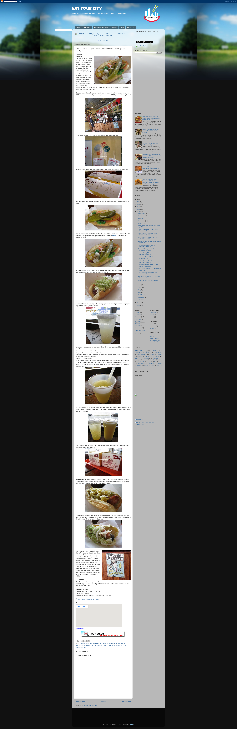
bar (161, 361)
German (158, 365)
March (140, 294)
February (141, 297)
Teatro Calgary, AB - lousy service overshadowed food (150, 167)
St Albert (137, 323)
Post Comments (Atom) (90, 705)
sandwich (156, 356)
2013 (138, 209)
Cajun (152, 365)
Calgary (137, 312)
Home (78, 27)
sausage (78, 647)
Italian (152, 354)
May (139, 290)
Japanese (158, 352)
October (140, 218)
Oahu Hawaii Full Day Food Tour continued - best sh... (147, 273)
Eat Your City (87, 9)
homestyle (141, 354)
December (141, 213)
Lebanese (139, 365)
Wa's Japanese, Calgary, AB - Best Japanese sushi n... (148, 238)
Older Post (126, 702)
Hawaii (81, 645)
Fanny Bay (138, 319)
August (140, 223)
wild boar (84, 647)
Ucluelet (137, 325)
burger (148, 356)
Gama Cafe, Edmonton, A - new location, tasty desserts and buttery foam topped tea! (151, 143)
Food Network (111, 643)
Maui (149, 361)
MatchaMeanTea (155, 340)
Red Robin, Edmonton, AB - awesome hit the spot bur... (149, 277)
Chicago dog (98, 643)
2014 (138, 206)
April (139, 292)
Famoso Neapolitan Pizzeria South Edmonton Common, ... (148, 230)
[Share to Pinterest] (89, 641)
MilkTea (152, 336)
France (152, 314)
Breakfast (152, 360)
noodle (137, 358)
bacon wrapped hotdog (87, 643)
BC (155, 361)
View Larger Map (80, 628)
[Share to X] (85, 641)
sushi (160, 354)
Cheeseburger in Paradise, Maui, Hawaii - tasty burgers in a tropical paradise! (151, 118)
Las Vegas (153, 326)
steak (145, 360)
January (140, 299)
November (141, 216)
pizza (160, 360)
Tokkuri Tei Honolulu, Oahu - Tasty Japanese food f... (148, 281)
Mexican (146, 365)
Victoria (137, 334)
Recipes (114, 27)
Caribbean (153, 312)
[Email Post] (78, 641)
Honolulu (86, 645)
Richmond (138, 321)
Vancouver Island (140, 330)
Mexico (152, 328)
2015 (138, 204)
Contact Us (130, 27)
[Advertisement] (149, 68)
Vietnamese (141, 363)
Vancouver (138, 328)
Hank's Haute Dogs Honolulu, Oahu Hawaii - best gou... (148, 265)
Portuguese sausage (120, 645)
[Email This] (81, 641)
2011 (138, 302)
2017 (138, 201)
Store (122, 27)
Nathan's (114, 235)
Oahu (104, 645)
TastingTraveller (154, 338)
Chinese (147, 352)
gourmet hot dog (120, 643)
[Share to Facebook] (87, 641)
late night (137, 360)
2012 (138, 211)
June (140, 287)
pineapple (110, 645)
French (160, 363)
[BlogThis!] (83, 641)
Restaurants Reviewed (101, 27)
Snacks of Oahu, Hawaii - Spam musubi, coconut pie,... (147, 249)
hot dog (91, 645)
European (151, 363)
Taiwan (152, 317)
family (104, 643)
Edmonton (138, 317)
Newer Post (80, 702)
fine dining (145, 358)
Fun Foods (87, 27)
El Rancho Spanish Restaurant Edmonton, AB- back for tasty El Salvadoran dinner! (151, 156)
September (141, 221)
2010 (138, 305)
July (139, 285)
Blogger (132, 724)
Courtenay (138, 314)
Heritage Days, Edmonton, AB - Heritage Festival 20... (147, 245)
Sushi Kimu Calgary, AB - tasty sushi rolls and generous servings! (151, 131)
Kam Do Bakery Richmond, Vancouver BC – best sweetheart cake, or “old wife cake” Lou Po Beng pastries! (150, 182)
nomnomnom (98, 645)
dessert (154, 350)
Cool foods (141, 361)
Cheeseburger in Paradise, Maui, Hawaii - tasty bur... (147, 234)
